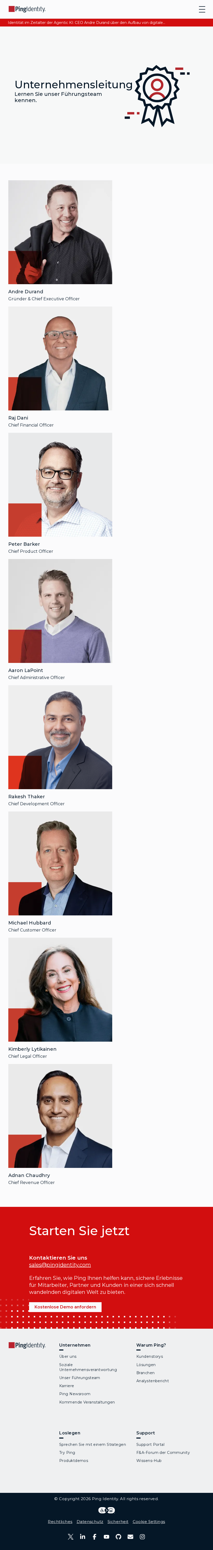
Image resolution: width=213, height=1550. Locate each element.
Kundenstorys (149, 1356)
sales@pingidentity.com (60, 1265)
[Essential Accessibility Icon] (106, 1510)
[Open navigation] (202, 9)
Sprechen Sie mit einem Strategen (92, 1444)
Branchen (145, 1373)
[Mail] (130, 1537)
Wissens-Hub (149, 1460)
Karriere (66, 1385)
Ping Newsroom (75, 1394)
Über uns (68, 1356)
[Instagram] (142, 1537)
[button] (60, 232)
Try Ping (67, 1452)
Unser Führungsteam (79, 1377)
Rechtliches (60, 1522)
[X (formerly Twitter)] (71, 1537)
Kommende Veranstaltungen (87, 1402)
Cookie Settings (149, 1522)
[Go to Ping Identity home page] (27, 9)
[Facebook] (94, 1537)
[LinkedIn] (82, 1537)
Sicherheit (118, 1522)
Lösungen (146, 1364)
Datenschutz (90, 1522)
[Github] (118, 1537)
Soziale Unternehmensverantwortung (88, 1367)
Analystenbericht (152, 1381)
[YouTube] (106, 1537)
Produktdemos (73, 1460)
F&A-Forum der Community (163, 1452)
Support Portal (150, 1444)
